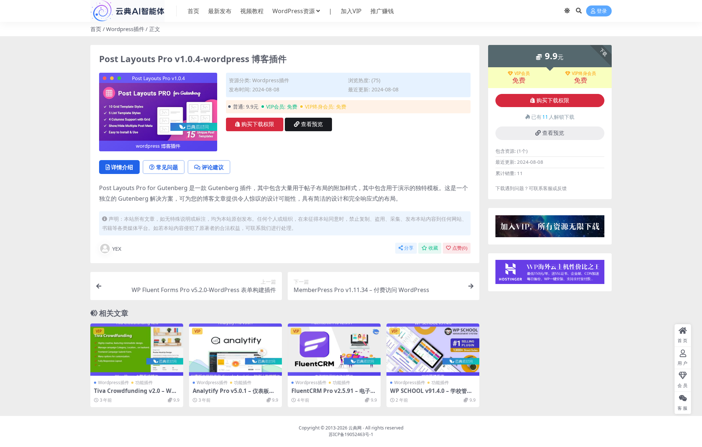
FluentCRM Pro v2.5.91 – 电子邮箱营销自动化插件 (333, 394)
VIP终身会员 (584, 73)
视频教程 (252, 11)
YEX (116, 248)
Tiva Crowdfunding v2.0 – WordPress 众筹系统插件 (135, 394)
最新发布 (219, 11)
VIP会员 (522, 73)
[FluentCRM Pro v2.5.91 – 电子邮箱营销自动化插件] (334, 349)
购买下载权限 (257, 124)
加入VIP (351, 11)
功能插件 (144, 382)
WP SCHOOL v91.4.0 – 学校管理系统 (431, 394)
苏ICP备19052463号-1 (351, 434)
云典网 (355, 428)
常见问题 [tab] (167, 167)
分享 (409, 248)
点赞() (459, 248)
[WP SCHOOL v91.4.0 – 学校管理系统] (432, 349)
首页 (193, 11)
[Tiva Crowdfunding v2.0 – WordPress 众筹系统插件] (136, 349)
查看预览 (312, 124)
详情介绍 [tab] (122, 167)
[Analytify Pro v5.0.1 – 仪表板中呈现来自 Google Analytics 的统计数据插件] (235, 349)
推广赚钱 (382, 11)
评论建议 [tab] (213, 167)
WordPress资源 (293, 11)
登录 (602, 11)
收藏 (433, 248)
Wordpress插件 (125, 29)
